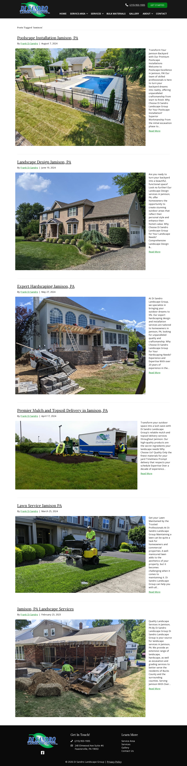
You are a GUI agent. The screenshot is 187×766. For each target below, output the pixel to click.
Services (96, 13)
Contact (161, 13)
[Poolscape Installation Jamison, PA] (80, 96)
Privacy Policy (114, 761)
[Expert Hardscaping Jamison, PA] (80, 345)
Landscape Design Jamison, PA (44, 162)
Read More (154, 130)
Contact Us (127, 750)
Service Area (77, 13)
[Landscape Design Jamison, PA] (80, 221)
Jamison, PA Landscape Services (45, 609)
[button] (87, 14)
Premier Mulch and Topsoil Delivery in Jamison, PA (62, 410)
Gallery (134, 13)
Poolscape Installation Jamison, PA (47, 37)
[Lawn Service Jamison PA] (80, 554)
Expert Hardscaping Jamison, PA (46, 286)
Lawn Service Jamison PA (39, 505)
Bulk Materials (116, 13)
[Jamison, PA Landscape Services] (80, 667)
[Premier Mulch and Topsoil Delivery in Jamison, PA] (76, 454)
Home (62, 13)
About (146, 13)
